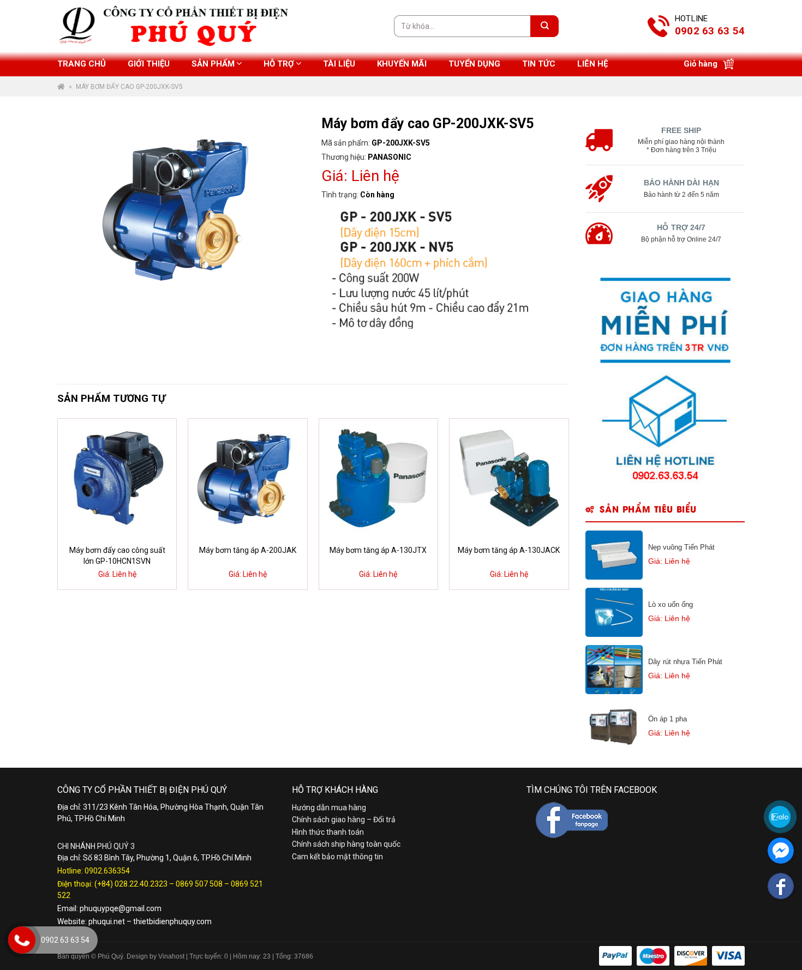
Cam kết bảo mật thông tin (337, 856)
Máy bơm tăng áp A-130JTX (378, 550)
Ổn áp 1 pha (667, 719)
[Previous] (76, 504)
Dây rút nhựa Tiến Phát (685, 662)
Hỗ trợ (279, 64)
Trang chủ (81, 63)
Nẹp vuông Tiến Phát (681, 547)
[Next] (550, 504)
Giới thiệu (149, 63)
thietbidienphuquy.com (172, 921)
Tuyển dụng (474, 63)
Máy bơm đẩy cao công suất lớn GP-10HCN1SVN (117, 555)
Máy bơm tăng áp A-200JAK (247, 550)
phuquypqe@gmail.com (120, 908)
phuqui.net (106, 921)
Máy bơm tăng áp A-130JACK (509, 550)
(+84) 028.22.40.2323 (130, 883)
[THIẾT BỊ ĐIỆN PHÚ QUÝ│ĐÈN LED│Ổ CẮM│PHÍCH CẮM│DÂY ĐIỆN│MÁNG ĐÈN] (736, 469)
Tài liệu (339, 63)
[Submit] (544, 26)
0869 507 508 (199, 883)
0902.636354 (107, 870)
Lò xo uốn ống (670, 604)
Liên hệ (592, 63)
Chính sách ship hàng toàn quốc (346, 844)
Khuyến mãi (402, 63)
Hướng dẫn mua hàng (329, 807)
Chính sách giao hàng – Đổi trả (344, 819)
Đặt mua (123, 575)
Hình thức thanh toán (328, 832)
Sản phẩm (213, 64)
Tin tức (538, 63)
